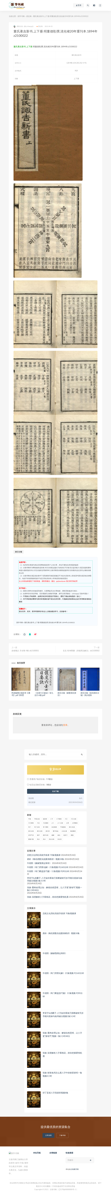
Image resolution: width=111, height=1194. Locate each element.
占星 (67, 823)
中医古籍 (37, 819)
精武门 (65, 835)
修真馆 (45, 819)
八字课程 (59, 819)
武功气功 (31, 835)
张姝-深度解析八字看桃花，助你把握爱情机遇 (47, 897)
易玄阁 (29, 16)
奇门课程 (45, 827)
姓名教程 (54, 827)
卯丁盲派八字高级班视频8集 (55, 1093)
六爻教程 (45, 823)
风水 (38, 839)
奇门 (29, 827)
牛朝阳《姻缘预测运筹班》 (39, 863)
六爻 (38, 823)
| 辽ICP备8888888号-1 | (67, 1189)
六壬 (66, 819)
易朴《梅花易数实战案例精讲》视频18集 (45, 859)
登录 (65, 725)
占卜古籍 (60, 823)
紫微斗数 (31, 839)
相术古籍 (45, 835)
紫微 (72, 835)
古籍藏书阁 (75, 1169)
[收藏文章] (24, 634)
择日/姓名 (72, 827)
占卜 (53, 823)
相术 (38, 835)
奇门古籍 (37, 827)
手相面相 (63, 827)
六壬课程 (31, 823)
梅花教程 (73, 831)
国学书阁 (21, 16)
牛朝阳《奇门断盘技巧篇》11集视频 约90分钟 (48, 871)
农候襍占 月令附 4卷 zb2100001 (25, 651)
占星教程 (75, 823)
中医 (29, 819)
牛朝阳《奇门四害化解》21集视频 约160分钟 (47, 867)
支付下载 (55, 791)
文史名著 (64, 831)
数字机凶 (55, 831)
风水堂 (60, 839)
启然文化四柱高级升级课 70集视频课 (44, 855)
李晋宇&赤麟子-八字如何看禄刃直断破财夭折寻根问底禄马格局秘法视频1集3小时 (54, 879)
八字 (51, 819)
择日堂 (48, 831)
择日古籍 (18, 552)
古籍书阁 (53, 1189)
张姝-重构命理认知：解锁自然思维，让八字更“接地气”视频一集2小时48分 (54, 889)
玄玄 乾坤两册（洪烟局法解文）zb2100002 (81, 651)
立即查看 (48, 1135)
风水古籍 (51, 839)
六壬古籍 (73, 819)
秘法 (59, 835)
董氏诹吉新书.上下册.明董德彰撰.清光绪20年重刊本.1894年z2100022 (49, 622)
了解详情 (62, 1135)
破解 (53, 835)
